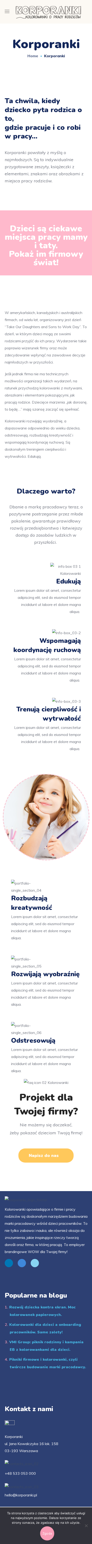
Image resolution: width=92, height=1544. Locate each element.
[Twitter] (35, 1263)
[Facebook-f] (22, 1263)
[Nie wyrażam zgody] (86, 1525)
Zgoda (47, 1533)
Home (32, 55)
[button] (45, 1155)
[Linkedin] (9, 1263)
